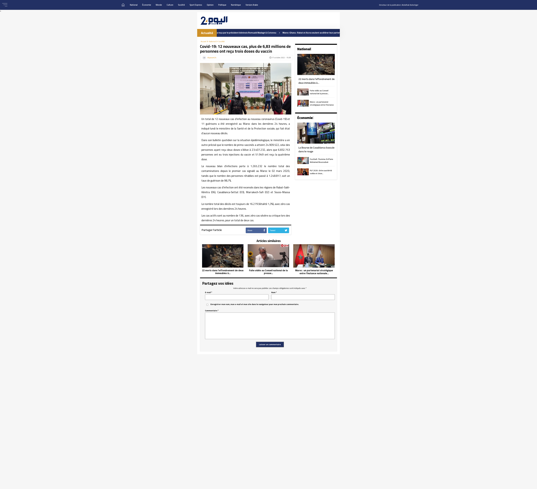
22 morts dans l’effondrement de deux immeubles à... (316, 81)
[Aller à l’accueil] (214, 20)
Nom (274, 292)
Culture (170, 5)
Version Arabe (252, 5)
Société (181, 5)
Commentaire (212, 310)
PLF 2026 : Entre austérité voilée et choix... (321, 172)
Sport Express (196, 5)
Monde (159, 5)
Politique (222, 5)
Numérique (236, 5)
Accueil (203, 41)
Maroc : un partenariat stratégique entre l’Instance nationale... (322, 103)
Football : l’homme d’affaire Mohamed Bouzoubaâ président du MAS (321, 161)
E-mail (208, 292)
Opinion (210, 5)
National (133, 5)
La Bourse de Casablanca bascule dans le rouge (316, 149)
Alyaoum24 (211, 58)
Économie (146, 5)
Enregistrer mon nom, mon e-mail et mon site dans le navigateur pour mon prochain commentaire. (254, 304)
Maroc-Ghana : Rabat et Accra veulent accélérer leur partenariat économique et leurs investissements (308, 33)
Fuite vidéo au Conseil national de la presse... (319, 92)
